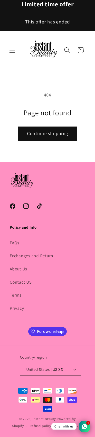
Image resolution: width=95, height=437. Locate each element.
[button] (12, 50)
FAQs (14, 242)
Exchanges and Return (31, 255)
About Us (18, 269)
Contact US (21, 282)
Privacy (17, 308)
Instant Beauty (44, 418)
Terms (15, 295)
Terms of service (70, 426)
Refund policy (40, 426)
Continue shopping (47, 133)
